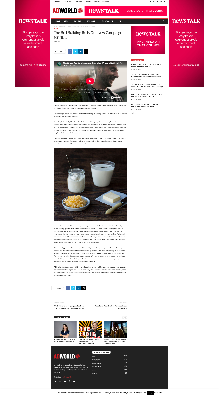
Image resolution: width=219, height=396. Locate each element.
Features (78, 21)
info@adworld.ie (67, 377)
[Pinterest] (161, 1)
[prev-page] (123, 317)
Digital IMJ (105, 2)
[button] (164, 21)
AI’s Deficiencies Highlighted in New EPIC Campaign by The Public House (69, 307)
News (66, 21)
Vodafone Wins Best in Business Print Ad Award (111, 307)
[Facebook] (150, 1)
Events (94, 373)
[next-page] (125, 317)
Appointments (58, 337)
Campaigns (91, 21)
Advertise (96, 2)
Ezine (119, 21)
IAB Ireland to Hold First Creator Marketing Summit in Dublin (144, 105)
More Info (158, 393)
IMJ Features (96, 366)
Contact (79, 2)
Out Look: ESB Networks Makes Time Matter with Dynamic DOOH (146, 95)
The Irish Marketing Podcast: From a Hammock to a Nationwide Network (89, 341)
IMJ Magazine (107, 21)
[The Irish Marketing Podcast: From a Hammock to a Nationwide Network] (90, 329)
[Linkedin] (157, 1)
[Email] (86, 51)
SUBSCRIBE (87, 2)
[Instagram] (154, 1)
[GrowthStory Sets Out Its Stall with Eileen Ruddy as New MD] (65, 329)
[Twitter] (164, 1)
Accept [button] (150, 393)
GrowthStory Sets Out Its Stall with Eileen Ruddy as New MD (64, 340)
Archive (94, 370)
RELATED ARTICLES (62, 317)
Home (57, 21)
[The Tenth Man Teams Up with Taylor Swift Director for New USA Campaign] (115, 329)
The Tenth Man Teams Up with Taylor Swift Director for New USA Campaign (115, 341)
